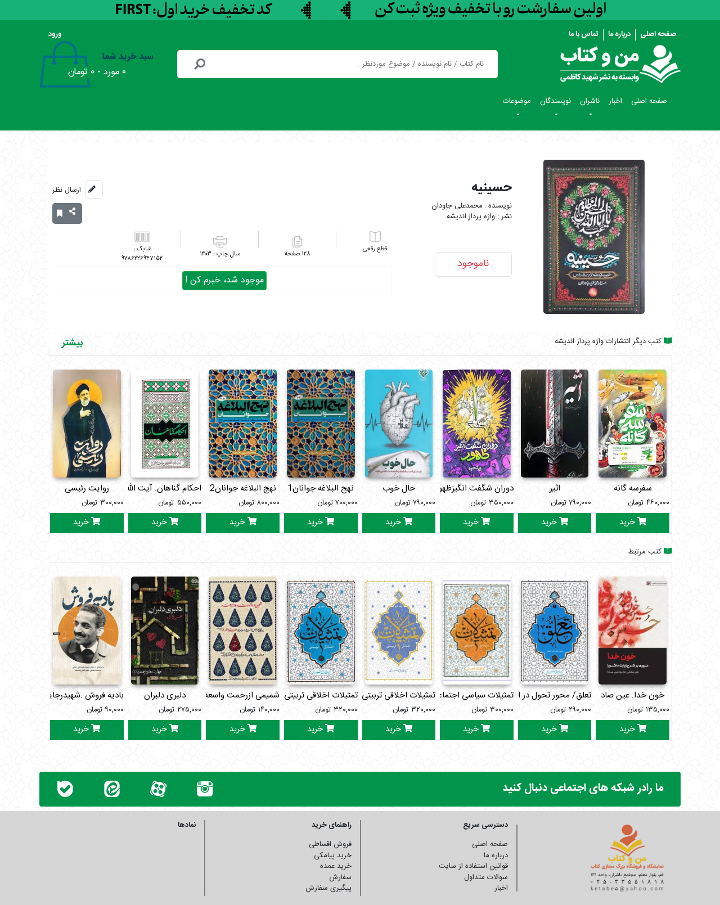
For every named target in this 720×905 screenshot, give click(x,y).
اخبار (615, 101)
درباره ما (619, 34)
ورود (55, 34)
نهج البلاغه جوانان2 (243, 488)
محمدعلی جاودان (456, 206)
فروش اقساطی (330, 844)
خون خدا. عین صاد (632, 695)
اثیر (555, 488)
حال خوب (398, 488)
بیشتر (72, 343)
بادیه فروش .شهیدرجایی (83, 695)
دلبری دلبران (165, 695)
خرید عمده (336, 866)
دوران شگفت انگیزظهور (474, 488)
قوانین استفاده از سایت (473, 866)
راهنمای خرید (332, 825)
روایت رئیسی (87, 488)
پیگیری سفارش (328, 888)
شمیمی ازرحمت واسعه (242, 695)
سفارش (340, 877)
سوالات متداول (486, 877)
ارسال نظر (66, 190)
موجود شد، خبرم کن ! (224, 280)
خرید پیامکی (333, 855)
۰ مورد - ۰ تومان (97, 72)
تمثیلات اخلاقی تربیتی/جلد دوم (383, 695)
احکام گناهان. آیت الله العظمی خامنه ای (133, 488)
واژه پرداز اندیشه (471, 217)
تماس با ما (583, 34)
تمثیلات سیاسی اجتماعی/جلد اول (458, 695)
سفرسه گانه (633, 488)
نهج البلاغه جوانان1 (320, 488)
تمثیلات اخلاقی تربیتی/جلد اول (306, 695)
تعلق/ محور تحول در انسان (545, 695)
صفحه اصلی (658, 34)
